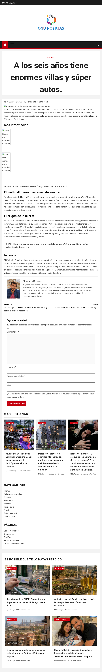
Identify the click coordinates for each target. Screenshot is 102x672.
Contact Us (9, 534)
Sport (6, 510)
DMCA (7, 537)
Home (7, 490)
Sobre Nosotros (11, 530)
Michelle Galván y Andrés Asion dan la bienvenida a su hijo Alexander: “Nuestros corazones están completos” (74, 653)
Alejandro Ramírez (14, 102)
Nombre (11, 367)
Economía (8, 500)
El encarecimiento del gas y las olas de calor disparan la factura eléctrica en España (26, 653)
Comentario (13, 331)
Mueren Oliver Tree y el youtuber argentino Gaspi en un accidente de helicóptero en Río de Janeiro (18, 460)
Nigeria (23, 197)
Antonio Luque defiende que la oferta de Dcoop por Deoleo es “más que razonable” (74, 602)
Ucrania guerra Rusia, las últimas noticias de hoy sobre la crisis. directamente (25, 307)
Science (7, 503)
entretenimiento (62, 619)
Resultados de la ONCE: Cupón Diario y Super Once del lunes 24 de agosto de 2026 (26, 602)
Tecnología (9, 506)
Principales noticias (13, 494)
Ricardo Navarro (25, 471)
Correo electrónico (16, 376)
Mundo (50, 57)
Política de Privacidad (14, 543)
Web (9, 385)
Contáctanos (10, 516)
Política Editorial (11, 540)
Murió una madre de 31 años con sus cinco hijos (76, 306)
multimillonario (89, 115)
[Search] (97, 44)
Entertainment (10, 513)
